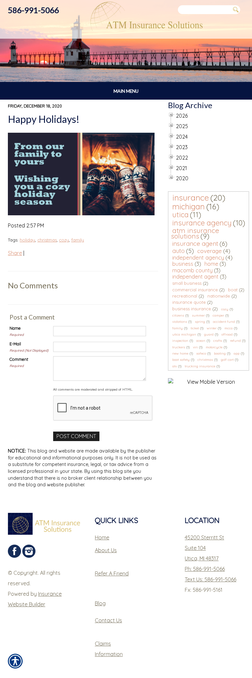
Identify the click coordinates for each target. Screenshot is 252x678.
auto (178, 251)
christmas (47, 239)
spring (200, 322)
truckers (178, 347)
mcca (228, 328)
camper (218, 315)
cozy (64, 239)
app (237, 353)
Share (15, 253)
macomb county (192, 270)
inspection (180, 341)
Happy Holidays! (43, 119)
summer (198, 315)
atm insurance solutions (195, 233)
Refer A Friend (112, 573)
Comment (19, 359)
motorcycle (214, 347)
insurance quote (189, 302)
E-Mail (15, 343)
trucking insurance (200, 366)
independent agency (198, 257)
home (211, 264)
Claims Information (109, 648)
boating (220, 353)
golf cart (227, 360)
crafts (217, 341)
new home (180, 353)
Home (102, 537)
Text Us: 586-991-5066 (210, 579)
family (77, 239)
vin (195, 347)
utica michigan (184, 334)
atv (174, 366)
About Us (106, 550)
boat (233, 289)
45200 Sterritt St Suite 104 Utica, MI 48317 (204, 548)
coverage (209, 250)
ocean (200, 341)
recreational (184, 296)
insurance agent (195, 243)
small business (186, 283)
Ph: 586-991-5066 (205, 569)
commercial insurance (195, 289)
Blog (100, 603)
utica (180, 214)
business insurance (191, 308)
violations (179, 322)
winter (212, 328)
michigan (188, 206)
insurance (190, 197)
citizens (178, 315)
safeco (201, 353)
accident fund (224, 322)
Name (15, 328)
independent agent (195, 276)
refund (235, 341)
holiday (27, 239)
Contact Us (108, 620)
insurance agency (202, 222)
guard (209, 334)
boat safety (181, 360)
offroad (227, 334)
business (182, 264)
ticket (195, 328)
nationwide (218, 296)
